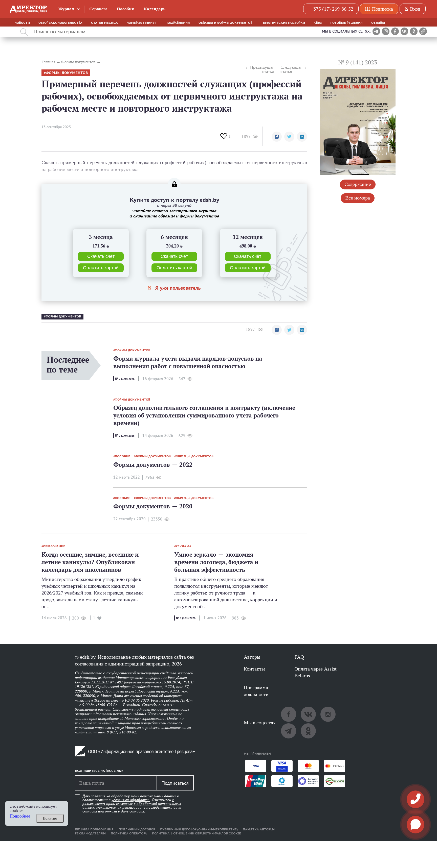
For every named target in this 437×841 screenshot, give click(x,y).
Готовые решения (346, 22)
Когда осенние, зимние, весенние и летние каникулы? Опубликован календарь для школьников (90, 562)
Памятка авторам (259, 829)
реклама (183, 546)
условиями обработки (131, 800)
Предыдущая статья (262, 69)
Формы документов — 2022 (152, 464)
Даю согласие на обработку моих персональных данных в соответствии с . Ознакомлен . (131, 803)
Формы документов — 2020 (152, 506)
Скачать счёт (101, 256)
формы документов (67, 73)
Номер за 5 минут (141, 22)
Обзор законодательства (60, 22)
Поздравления (177, 22)
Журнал (66, 9)
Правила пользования (94, 829)
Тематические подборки (283, 22)
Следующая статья (291, 69)
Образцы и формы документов (225, 22)
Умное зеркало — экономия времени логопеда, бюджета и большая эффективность (216, 562)
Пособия (125, 9)
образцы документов (194, 456)
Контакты (254, 669)
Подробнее (20, 816)
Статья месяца (104, 22)
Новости (22, 22)
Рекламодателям (90, 833)
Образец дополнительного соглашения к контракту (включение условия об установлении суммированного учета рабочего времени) (204, 415)
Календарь (154, 9)
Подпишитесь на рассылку (99, 770)
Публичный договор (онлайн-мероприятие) (199, 829)
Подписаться (175, 783)
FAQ (299, 657)
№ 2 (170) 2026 (125, 379)
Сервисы (98, 9)
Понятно (50, 818)
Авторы (252, 657)
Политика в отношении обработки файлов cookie (196, 833)
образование (54, 546)
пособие (122, 456)
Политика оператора (129, 833)
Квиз (318, 22)
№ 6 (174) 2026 (185, 618)
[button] (277, 137)
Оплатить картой (101, 267)
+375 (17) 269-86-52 (332, 8)
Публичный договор (137, 829)
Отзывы (378, 22)
